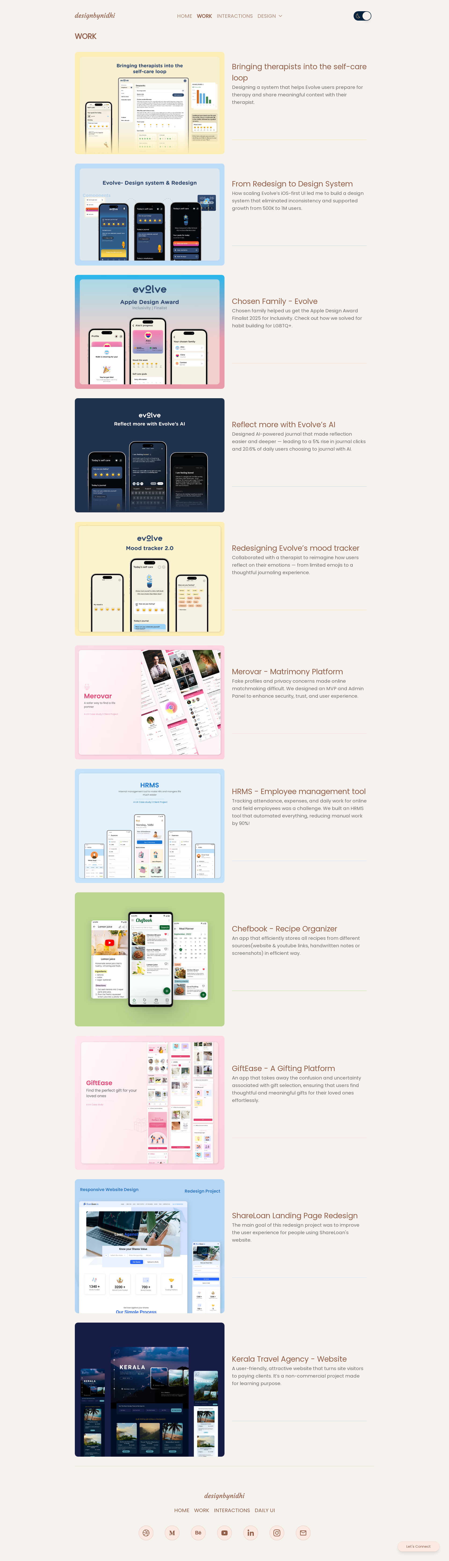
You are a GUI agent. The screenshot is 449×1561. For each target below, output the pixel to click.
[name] (145, 1532)
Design (266, 16)
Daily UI (265, 1510)
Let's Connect (418, 1546)
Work (204, 16)
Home (184, 16)
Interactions (235, 16)
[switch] (362, 16)
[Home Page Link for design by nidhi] (95, 16)
